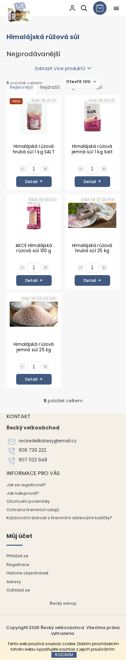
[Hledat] (83, 8)
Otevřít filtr (79, 81)
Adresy (13, 581)
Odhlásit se (18, 590)
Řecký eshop (63, 603)
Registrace (17, 564)
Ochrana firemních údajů (32, 509)
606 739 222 (32, 450)
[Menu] (116, 8)
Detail (31, 181)
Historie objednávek (27, 573)
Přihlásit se (17, 556)
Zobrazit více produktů (60, 68)
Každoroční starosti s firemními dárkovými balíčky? (59, 518)
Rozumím (64, 654)
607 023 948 (33, 460)
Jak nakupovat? (22, 493)
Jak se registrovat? (26, 485)
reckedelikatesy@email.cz (48, 441)
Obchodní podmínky (28, 501)
